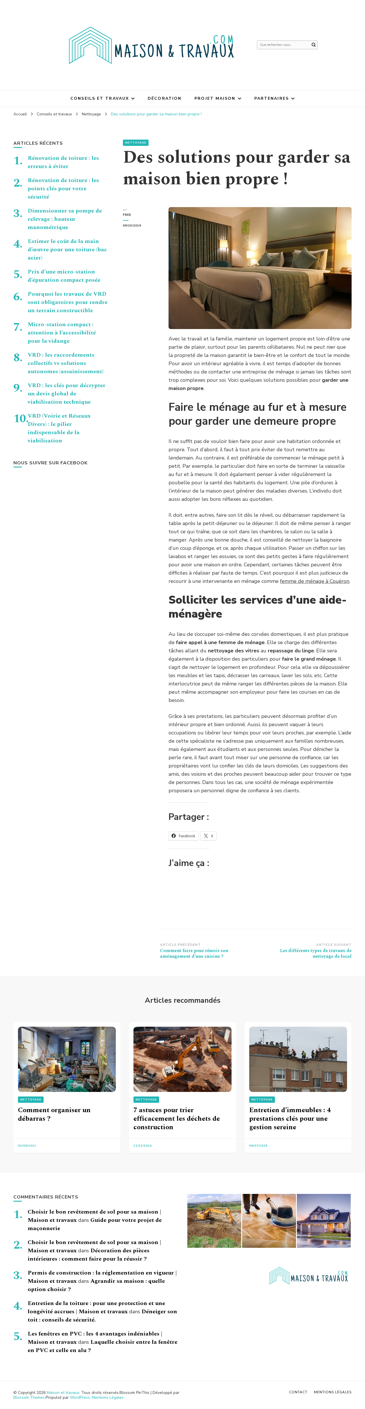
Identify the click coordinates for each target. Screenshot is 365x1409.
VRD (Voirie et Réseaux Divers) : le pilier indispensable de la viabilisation (59, 428)
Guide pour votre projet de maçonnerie (95, 1224)
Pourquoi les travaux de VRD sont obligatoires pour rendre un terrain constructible (68, 302)
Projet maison (214, 98)
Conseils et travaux (99, 98)
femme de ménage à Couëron (314, 581)
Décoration (164, 98)
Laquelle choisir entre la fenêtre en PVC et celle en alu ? (102, 1346)
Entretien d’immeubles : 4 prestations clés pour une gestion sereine (289, 1118)
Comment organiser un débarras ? (54, 1114)
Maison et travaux (63, 1392)
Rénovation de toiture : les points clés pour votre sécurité (63, 188)
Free (127, 215)
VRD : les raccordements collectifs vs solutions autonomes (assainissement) (66, 363)
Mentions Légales (108, 1397)
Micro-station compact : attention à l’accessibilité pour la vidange (62, 332)
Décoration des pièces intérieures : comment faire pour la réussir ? (88, 1254)
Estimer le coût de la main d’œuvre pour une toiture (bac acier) (67, 249)
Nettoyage (135, 143)
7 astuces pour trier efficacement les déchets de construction (176, 1118)
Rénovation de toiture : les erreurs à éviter (63, 162)
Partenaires (271, 98)
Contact (298, 1392)
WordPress (80, 1397)
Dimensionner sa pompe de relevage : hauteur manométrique (65, 219)
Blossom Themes (29, 1397)
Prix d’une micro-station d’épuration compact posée (64, 275)
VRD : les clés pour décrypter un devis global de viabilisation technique (67, 393)
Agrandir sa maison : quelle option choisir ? (96, 1285)
